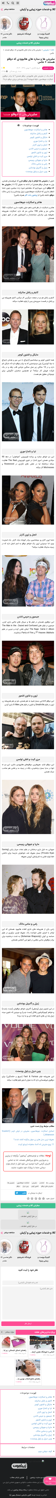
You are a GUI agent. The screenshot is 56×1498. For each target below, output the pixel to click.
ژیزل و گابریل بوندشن (38, 168)
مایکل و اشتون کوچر (38, 137)
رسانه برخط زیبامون (20, 1489)
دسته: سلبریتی (48, 68)
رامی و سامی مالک (39, 164)
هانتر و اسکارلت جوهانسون (35, 130)
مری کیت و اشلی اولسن (37, 156)
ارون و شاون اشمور (39, 152)
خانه (52, 50)
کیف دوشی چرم (45, 1451)
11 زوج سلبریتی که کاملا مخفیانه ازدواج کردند (36, 1144)
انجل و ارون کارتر (40, 145)
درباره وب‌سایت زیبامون (38, 1477)
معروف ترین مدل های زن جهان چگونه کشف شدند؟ (34, 1139)
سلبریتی (46, 50)
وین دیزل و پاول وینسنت (36, 171)
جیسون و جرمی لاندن (38, 149)
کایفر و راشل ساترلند (38, 133)
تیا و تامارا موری (40, 141)
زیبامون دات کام (31, 195)
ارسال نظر (28, 1323)
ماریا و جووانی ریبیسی (37, 160)
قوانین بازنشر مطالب (17, 1477)
